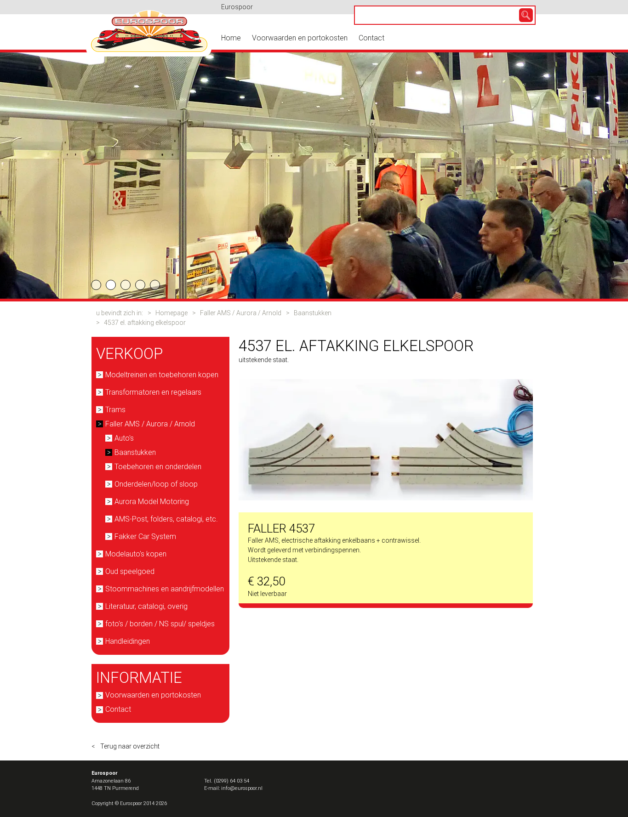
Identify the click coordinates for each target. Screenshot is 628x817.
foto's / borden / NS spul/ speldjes (160, 623)
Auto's (124, 438)
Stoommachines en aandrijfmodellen (164, 588)
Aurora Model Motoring (151, 501)
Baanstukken (312, 313)
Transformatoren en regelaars (153, 392)
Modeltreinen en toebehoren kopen (161, 374)
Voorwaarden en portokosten (300, 38)
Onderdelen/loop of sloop (156, 484)
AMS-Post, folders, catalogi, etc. (166, 519)
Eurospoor (237, 7)
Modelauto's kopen (135, 554)
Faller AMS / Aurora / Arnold (240, 313)
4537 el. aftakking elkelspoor (145, 322)
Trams (115, 409)
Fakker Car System (145, 536)
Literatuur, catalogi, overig (146, 606)
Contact (371, 38)
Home (231, 38)
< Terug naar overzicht (125, 746)
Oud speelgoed (129, 571)
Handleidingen (127, 641)
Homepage (171, 313)
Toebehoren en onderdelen (157, 466)
